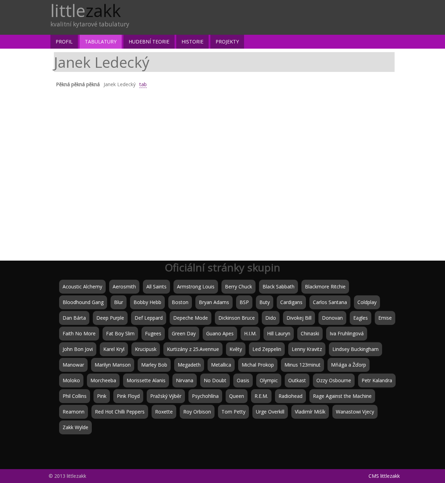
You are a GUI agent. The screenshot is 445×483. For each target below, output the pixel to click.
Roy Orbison (197, 411)
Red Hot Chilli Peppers (120, 411)
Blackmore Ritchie (325, 286)
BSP (244, 302)
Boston (180, 302)
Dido (270, 317)
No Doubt (215, 380)
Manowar (73, 364)
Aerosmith (124, 286)
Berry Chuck (238, 286)
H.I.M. (250, 333)
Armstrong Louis (196, 286)
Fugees (153, 333)
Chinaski (310, 333)
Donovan (332, 317)
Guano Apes (220, 333)
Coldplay (367, 302)
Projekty (227, 41)
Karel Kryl (113, 349)
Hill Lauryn (278, 333)
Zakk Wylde (75, 427)
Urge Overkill (270, 411)
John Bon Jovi (78, 349)
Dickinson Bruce (236, 317)
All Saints (156, 286)
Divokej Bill (299, 317)
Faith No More (79, 333)
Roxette (164, 411)
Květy (235, 349)
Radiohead (290, 396)
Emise (385, 317)
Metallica (221, 364)
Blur (118, 302)
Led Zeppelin (266, 349)
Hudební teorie (149, 41)
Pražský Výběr (165, 396)
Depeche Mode (190, 317)
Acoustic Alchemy (82, 286)
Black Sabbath (278, 286)
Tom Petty (233, 411)
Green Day (184, 333)
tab (143, 84)
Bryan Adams (214, 302)
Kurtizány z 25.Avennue (193, 349)
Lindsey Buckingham (355, 349)
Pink (101, 396)
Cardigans (291, 302)
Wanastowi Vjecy (355, 411)
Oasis (243, 380)
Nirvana (184, 380)
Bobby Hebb (147, 302)
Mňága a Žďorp (348, 364)
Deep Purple (110, 317)
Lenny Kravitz (307, 349)
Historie (192, 41)
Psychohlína (205, 396)
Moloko (71, 380)
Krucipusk (145, 349)
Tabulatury (100, 41)
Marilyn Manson (113, 364)
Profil (64, 41)
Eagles (360, 317)
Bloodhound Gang (83, 302)
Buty (264, 302)
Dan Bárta (74, 317)
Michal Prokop (258, 364)
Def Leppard (149, 317)
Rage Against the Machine (342, 396)
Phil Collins (75, 396)
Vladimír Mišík (310, 411)
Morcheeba (103, 380)
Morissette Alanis (146, 380)
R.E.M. (261, 396)
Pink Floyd (128, 396)
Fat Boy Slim (120, 333)
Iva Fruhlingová (347, 333)
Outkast (297, 380)
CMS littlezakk (384, 476)
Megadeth (189, 364)
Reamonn (73, 411)
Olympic (269, 380)
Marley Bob (154, 364)
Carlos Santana (330, 302)
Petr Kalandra (377, 380)
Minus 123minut (302, 364)
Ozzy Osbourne (333, 380)
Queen (236, 396)
